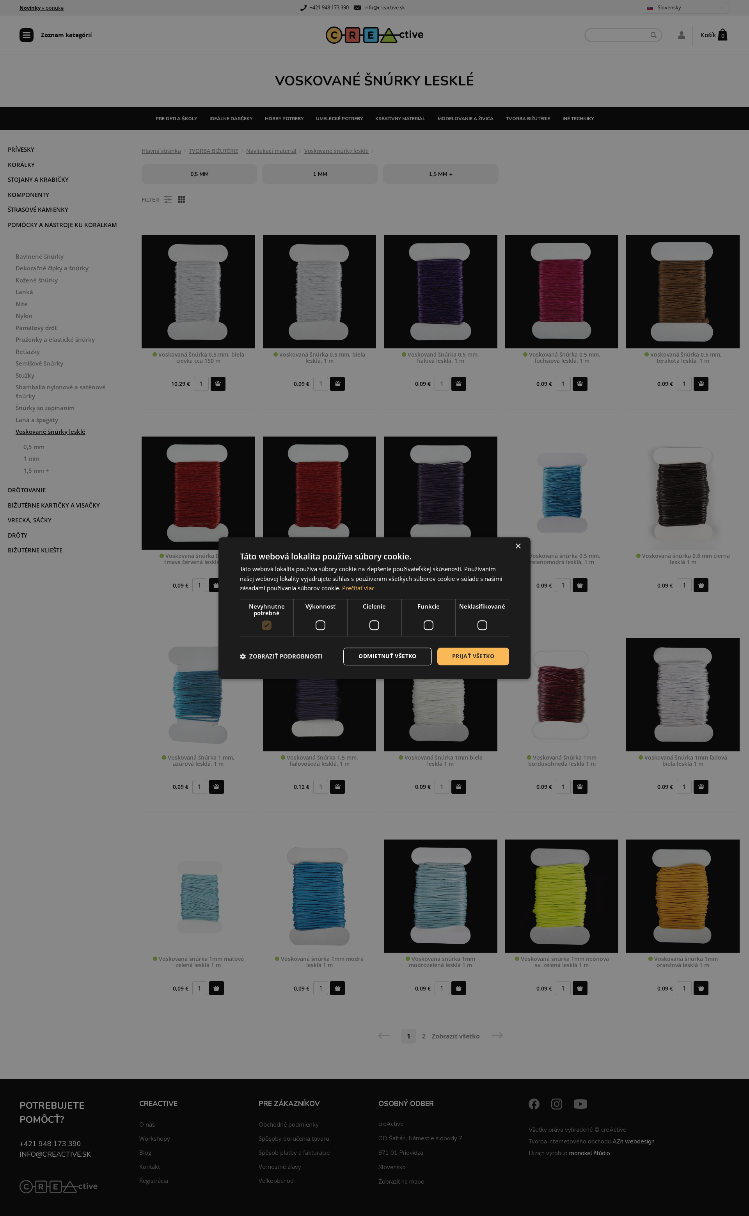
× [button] (518, 546)
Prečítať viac (358, 588)
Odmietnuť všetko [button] (387, 656)
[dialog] (374, 608)
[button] (281, 656)
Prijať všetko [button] (473, 656)
